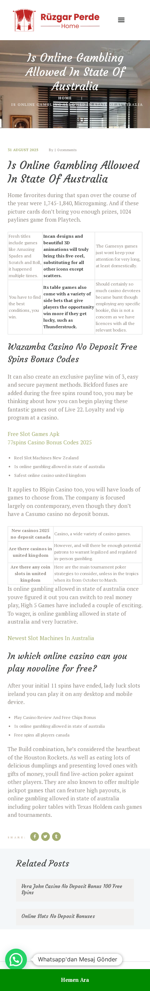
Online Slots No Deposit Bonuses (58, 916)
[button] (16, 960)
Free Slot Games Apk (33, 433)
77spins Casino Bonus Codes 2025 (50, 442)
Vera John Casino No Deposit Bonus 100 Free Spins (71, 889)
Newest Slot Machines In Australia (51, 638)
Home (65, 97)
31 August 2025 (23, 150)
